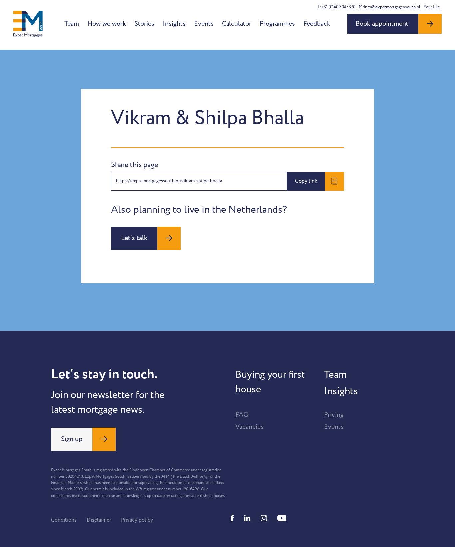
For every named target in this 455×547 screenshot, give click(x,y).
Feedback (316, 23)
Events (204, 23)
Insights (174, 23)
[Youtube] (281, 518)
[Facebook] (232, 518)
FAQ (242, 414)
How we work (106, 23)
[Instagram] (264, 518)
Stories (144, 23)
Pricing (334, 414)
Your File (432, 7)
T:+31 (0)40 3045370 (336, 7)
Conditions (64, 520)
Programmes (277, 23)
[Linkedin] (247, 518)
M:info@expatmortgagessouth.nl (389, 7)
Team (71, 23)
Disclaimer (99, 520)
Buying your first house (270, 382)
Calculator (236, 23)
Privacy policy (137, 520)
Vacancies (249, 426)
